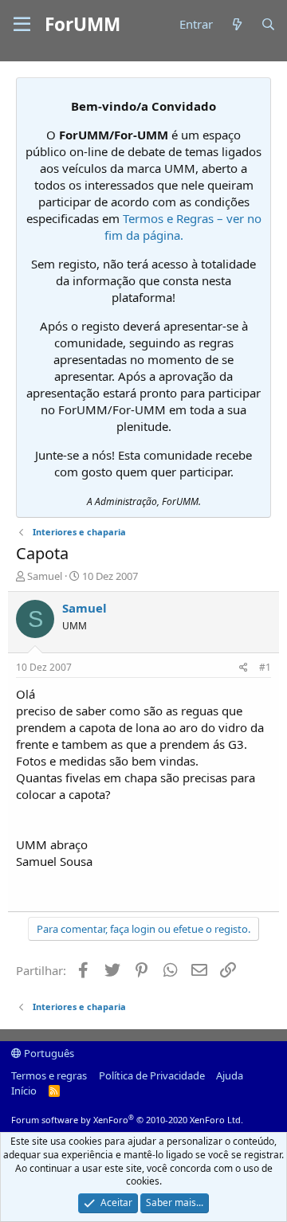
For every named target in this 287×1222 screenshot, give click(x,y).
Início (24, 1090)
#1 (265, 667)
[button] (22, 25)
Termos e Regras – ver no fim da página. (182, 226)
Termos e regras (49, 1075)
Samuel (44, 576)
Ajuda (229, 1075)
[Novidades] (236, 24)
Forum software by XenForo (127, 1120)
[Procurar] (268, 24)
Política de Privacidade (152, 1075)
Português (48, 1053)
